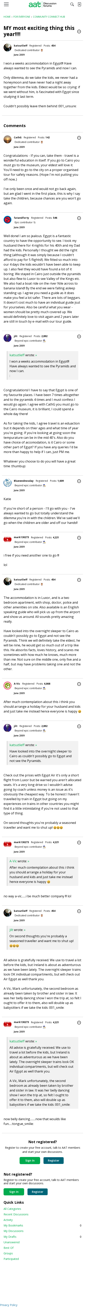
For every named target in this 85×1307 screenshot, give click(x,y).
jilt (15, 336)
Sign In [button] (30, 1160)
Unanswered (12, 1242)
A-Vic (17, 683)
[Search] (72, 4)
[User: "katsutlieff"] (7, 47)
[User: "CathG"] (7, 139)
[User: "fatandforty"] (7, 220)
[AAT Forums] (42, 4)
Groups (8, 1253)
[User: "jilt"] (7, 338)
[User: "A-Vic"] (7, 686)
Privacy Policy (8, 1305)
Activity (8, 1220)
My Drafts (42, 1237)
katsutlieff (20, 45)
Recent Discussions (16, 1214)
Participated (11, 1259)
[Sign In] (79, 4)
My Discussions (14, 1231)
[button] (79, 31)
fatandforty (21, 217)
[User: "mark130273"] (7, 539)
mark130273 (21, 537)
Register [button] (53, 1160)
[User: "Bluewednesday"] (7, 483)
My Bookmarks (42, 1225)
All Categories (12, 1209)
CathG (18, 137)
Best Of (8, 1248)
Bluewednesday (24, 481)
